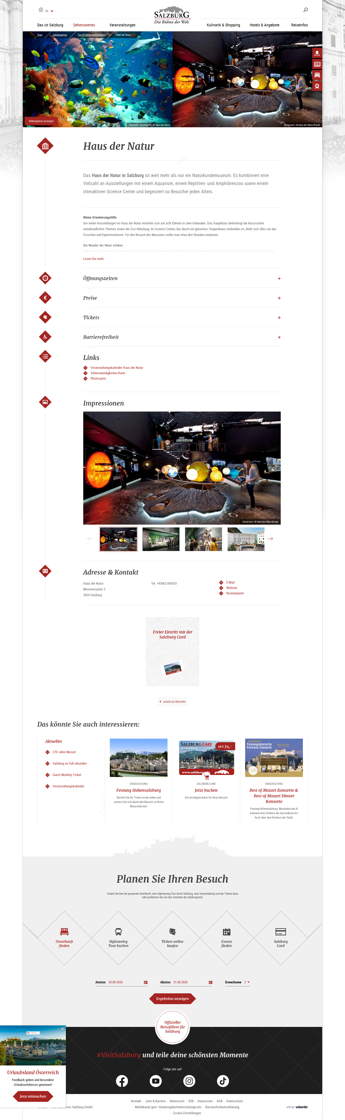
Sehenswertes (60, 35)
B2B (191, 1101)
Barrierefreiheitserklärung (222, 1107)
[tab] (64, 938)
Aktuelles (53, 741)
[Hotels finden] (317, 75)
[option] (182, 468)
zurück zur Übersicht (174, 701)
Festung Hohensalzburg (138, 790)
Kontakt (136, 1101)
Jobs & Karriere (155, 1101)
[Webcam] (317, 86)
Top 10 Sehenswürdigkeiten (91, 35)
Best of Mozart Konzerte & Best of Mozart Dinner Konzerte (274, 796)
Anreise (100, 982)
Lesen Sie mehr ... (95, 258)
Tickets (91, 317)
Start (39, 35)
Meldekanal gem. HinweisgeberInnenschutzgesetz (168, 1107)
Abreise (165, 982)
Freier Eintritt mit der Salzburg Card (172, 634)
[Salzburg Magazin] (317, 64)
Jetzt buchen (206, 790)
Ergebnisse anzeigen (172, 998)
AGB (219, 1101)
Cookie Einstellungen (187, 1113)
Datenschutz (234, 1101)
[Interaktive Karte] (317, 53)
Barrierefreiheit (101, 337)
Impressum (205, 1101)
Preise (90, 298)
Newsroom (177, 1101)
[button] (237, 982)
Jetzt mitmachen (33, 1096)
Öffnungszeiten (100, 278)
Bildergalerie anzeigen (41, 121)
